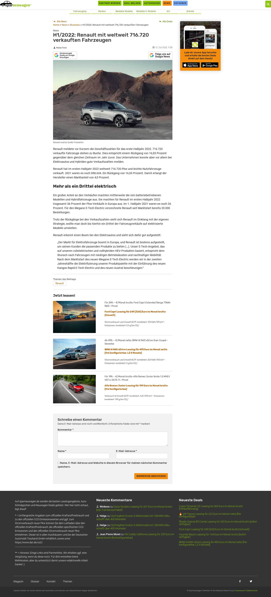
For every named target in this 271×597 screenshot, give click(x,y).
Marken (102, 11)
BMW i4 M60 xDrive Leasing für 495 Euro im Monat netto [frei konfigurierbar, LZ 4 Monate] (213, 543)
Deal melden (132, 3)
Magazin (18, 581)
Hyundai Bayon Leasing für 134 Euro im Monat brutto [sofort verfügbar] (212, 535)
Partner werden (109, 3)
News (167, 3)
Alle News (61, 21)
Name (62, 451)
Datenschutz (251, 590)
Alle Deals (167, 21)
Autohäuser (152, 3)
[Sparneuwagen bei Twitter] (251, 581)
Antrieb (190, 11)
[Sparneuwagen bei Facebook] (240, 581)
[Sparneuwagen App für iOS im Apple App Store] (191, 65)
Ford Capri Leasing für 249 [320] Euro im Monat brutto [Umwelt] (214, 529)
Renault (59, 283)
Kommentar (66, 429)
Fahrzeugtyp (80, 11)
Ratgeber (180, 3)
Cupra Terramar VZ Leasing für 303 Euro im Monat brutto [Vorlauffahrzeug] (211, 507)
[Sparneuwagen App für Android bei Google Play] (209, 65)
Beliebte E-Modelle (146, 11)
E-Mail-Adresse (126, 451)
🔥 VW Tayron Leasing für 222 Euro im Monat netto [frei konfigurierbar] (210, 515)
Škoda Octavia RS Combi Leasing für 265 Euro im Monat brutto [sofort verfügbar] (218, 523)
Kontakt (51, 581)
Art (168, 11)
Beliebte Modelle (124, 11)
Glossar (35, 581)
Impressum (240, 590)
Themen (67, 581)
